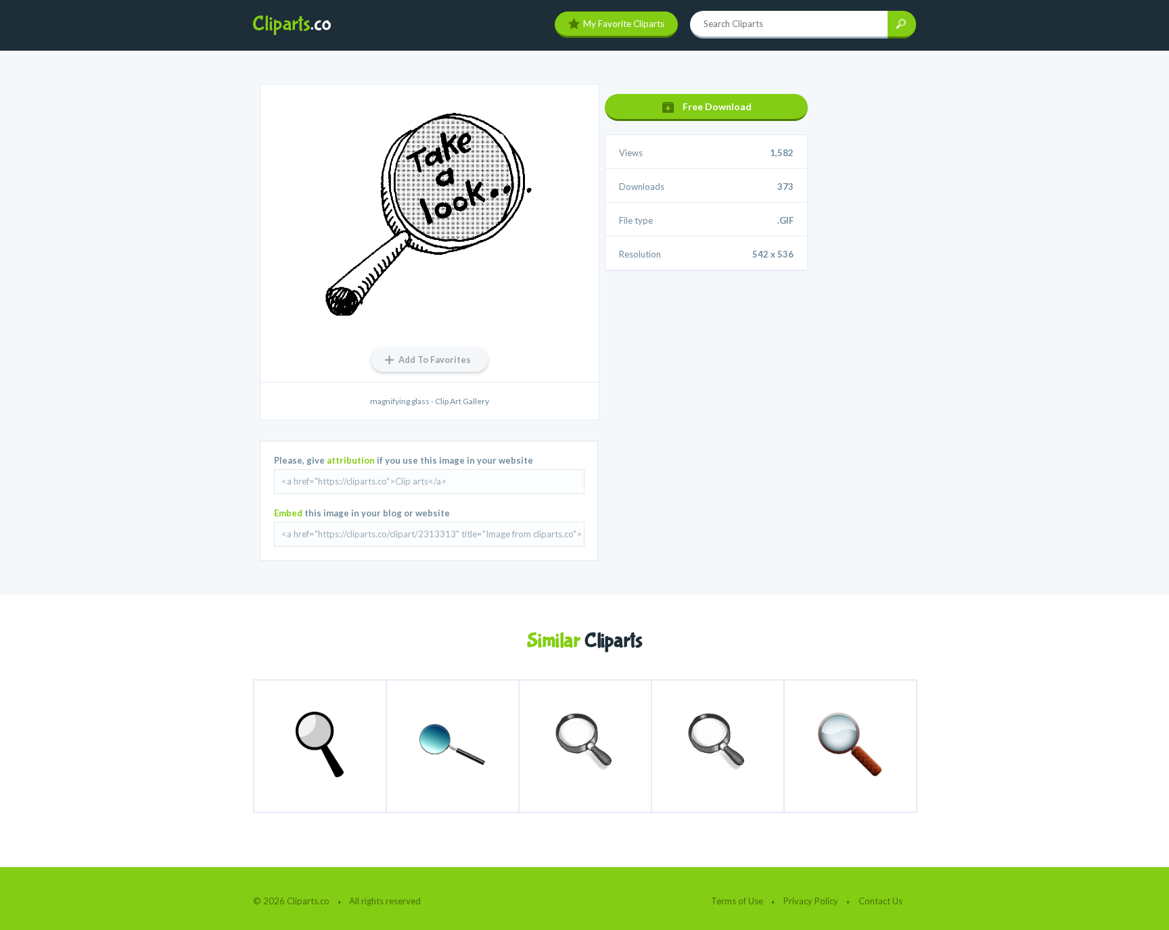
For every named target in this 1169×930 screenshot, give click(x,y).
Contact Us (880, 901)
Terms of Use (737, 901)
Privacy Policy (810, 901)
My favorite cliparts (623, 23)
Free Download (717, 106)
